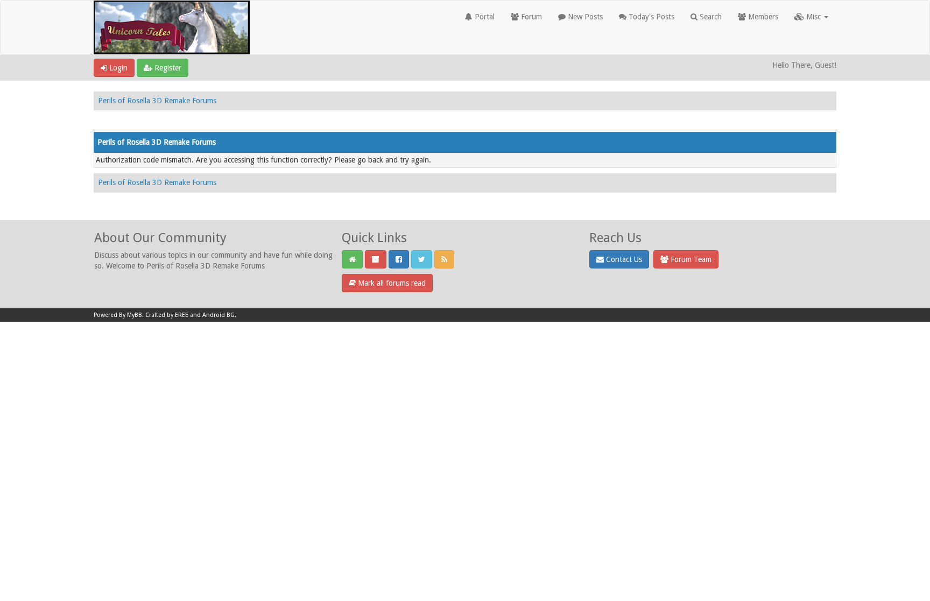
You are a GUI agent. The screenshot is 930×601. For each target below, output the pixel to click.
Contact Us (623, 259)
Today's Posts (650, 16)
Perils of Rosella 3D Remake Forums (157, 100)
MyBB (134, 315)
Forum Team (689, 259)
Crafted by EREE (166, 315)
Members (762, 16)
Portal (484, 16)
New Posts (584, 16)
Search (710, 16)
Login (117, 67)
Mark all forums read (391, 283)
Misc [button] (813, 16)
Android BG (218, 315)
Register (166, 67)
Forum (530, 16)
